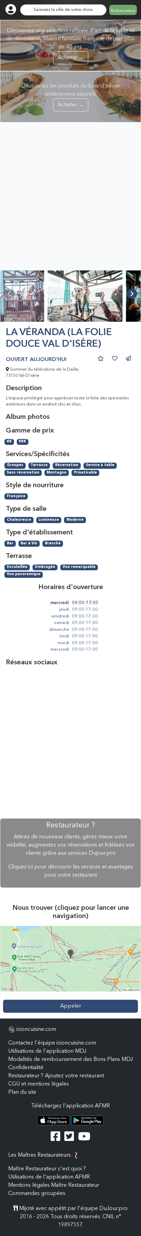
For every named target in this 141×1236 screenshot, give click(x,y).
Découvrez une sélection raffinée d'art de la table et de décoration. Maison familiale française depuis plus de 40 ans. (70, 44)
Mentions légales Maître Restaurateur (53, 1185)
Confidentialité (25, 1068)
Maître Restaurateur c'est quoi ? (47, 1169)
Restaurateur (123, 11)
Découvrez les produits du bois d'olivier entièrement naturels (70, 95)
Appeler (70, 1006)
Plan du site (22, 1092)
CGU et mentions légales (38, 1084)
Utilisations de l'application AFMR (49, 1177)
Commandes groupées (36, 1193)
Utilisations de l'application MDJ (47, 1051)
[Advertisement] (70, 196)
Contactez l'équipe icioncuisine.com (52, 1043)
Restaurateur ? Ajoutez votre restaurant (56, 1076)
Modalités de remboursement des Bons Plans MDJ (70, 1059)
